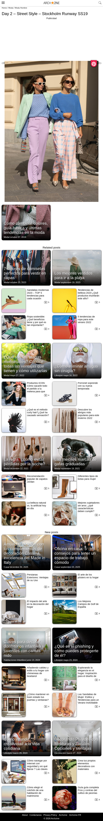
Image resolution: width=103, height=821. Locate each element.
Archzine (63, 815)
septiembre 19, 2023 (70, 282)
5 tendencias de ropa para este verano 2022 (86, 319)
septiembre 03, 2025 (70, 567)
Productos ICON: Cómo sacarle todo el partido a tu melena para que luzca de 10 (37, 389)
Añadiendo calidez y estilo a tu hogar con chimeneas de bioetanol (38, 671)
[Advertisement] (24, 39)
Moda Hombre (21, 8)
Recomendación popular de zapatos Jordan (37, 479)
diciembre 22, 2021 (19, 468)
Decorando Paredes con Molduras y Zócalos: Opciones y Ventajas (76, 744)
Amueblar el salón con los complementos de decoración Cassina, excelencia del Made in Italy (24, 553)
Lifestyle (58, 375)
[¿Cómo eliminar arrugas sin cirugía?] (76, 360)
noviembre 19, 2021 (70, 468)
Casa (6, 567)
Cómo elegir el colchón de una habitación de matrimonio (35, 791)
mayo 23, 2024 (70, 660)
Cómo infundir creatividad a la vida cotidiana (22, 744)
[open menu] (2, 2)
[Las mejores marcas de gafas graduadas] (76, 453)
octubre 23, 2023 (18, 282)
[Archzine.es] (51, 3)
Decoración (59, 753)
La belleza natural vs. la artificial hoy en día (36, 505)
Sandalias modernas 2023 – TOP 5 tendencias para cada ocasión (38, 294)
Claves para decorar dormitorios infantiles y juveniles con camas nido (24, 648)
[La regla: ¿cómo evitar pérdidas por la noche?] (26, 453)
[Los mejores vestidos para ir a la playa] (76, 267)
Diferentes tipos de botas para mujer (88, 477)
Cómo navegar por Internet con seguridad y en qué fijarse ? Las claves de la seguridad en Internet (37, 767)
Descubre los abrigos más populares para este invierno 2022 (88, 413)
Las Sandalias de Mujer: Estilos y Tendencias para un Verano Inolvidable (88, 698)
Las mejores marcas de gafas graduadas (75, 461)
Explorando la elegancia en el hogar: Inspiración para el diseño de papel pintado (87, 673)
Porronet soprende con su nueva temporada (88, 386)
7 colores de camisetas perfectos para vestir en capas (25, 273)
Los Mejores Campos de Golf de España (88, 604)
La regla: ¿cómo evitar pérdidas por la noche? (24, 461)
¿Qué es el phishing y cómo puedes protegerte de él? (76, 651)
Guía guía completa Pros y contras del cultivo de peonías (88, 790)
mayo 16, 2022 (70, 375)
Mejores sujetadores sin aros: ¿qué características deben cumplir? (89, 507)
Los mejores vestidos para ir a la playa (73, 275)
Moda (10, 8)
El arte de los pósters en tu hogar (88, 576)
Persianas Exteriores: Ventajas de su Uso (37, 577)
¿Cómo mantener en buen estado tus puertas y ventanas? (38, 697)
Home (4, 8)
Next (96, 63)
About (25, 815)
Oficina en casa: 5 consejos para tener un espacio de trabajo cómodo (75, 555)
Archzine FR (75, 815)
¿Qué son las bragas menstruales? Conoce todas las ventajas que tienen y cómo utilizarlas (25, 364)
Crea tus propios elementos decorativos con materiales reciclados (86, 766)
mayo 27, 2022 (17, 375)
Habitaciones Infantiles (14, 660)
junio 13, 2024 (33, 660)
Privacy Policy (50, 815)
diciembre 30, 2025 (19, 567)
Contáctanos (36, 815)
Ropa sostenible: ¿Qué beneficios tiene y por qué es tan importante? (36, 320)
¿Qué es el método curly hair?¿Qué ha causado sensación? (38, 412)
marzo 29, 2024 (20, 753)
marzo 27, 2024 (74, 753)
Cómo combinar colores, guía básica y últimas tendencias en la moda (26, 228)
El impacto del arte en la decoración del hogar (38, 604)
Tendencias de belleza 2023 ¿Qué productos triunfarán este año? (88, 294)
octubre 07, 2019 (18, 237)
